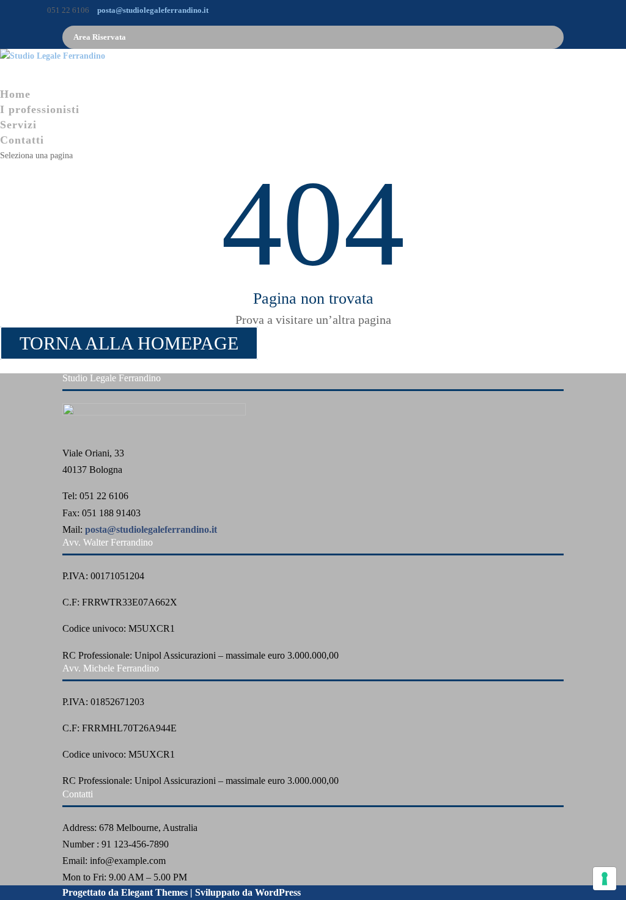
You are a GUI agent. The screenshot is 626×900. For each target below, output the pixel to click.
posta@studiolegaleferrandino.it (151, 529)
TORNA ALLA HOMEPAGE (129, 343)
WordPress (278, 892)
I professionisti (39, 109)
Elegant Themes (154, 892)
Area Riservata (99, 37)
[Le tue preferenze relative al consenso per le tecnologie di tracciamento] (604, 878)
